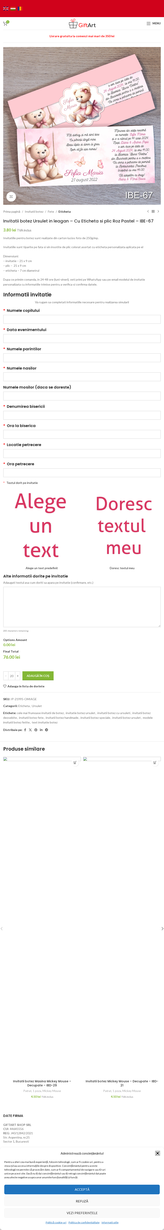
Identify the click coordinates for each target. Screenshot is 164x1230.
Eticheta (65, 211)
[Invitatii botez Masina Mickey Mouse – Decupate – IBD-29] (42, 917)
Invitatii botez (34, 211)
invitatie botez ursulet (80, 713)
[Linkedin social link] (41, 730)
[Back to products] (153, 211)
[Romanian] (21, 8)
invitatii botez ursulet (126, 717)
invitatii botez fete (31, 717)
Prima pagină (11, 211)
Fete (51, 211)
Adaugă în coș (38, 676)
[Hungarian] (14, 8)
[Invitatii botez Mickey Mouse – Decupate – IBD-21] (122, 917)
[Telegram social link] (46, 730)
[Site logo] (82, 23)
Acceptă (82, 1189)
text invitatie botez (44, 722)
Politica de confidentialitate (84, 1222)
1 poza (37, 1091)
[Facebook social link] (25, 730)
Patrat (27, 1091)
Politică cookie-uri (56, 1222)
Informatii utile (110, 1222)
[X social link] (30, 730)
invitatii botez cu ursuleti (113, 713)
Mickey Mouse (51, 1091)
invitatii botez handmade (62, 717)
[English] (6, 8)
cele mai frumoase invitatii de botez (40, 713)
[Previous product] (148, 211)
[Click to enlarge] (11, 197)
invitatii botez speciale (95, 717)
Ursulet (37, 706)
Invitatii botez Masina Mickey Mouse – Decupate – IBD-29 (42, 1083)
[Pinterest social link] (36, 730)
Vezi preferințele (82, 1213)
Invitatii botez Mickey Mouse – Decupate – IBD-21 (122, 1083)
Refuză (82, 1201)
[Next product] (158, 211)
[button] (157, 1153)
